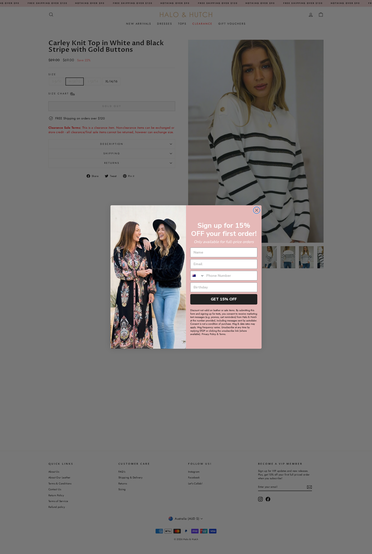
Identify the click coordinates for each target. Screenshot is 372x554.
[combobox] (197, 275)
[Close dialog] (256, 210)
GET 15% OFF (224, 299)
